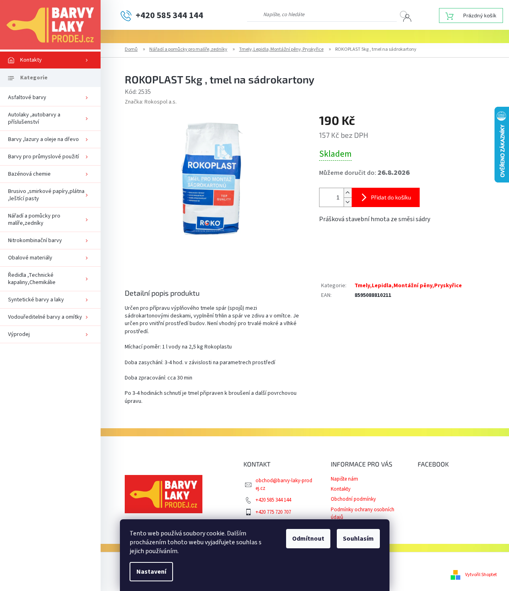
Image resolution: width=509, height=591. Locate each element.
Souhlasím (358, 538)
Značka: (151, 102)
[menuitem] (50, 60)
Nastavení (151, 571)
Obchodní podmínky (353, 499)
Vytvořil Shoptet (481, 574)
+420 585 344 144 (273, 500)
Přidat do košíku (391, 197)
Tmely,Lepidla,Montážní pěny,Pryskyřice (408, 286)
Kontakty (340, 489)
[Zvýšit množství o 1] (348, 192)
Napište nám (344, 479)
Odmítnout (308, 538)
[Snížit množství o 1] (348, 202)
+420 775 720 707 (273, 512)
